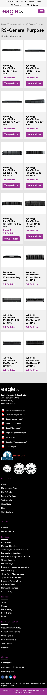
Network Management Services (15, 556)
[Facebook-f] (3, 677)
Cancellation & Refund (10, 632)
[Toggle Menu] (41, 11)
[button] (17, 4)
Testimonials (6, 500)
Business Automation (11, 581)
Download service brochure (15, 410)
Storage (11, 24)
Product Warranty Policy (11, 628)
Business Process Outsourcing (15, 567)
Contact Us (6, 663)
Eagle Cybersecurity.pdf (14, 419)
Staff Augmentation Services (14, 549)
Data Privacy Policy (9, 640)
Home (3, 24)
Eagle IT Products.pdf (13, 423)
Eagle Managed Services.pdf (16, 433)
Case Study (6, 504)
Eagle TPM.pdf (11, 447)
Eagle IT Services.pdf (13, 428)
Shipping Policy (7, 636)
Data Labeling (7, 570)
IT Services (6, 542)
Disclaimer (5, 648)
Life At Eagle (6, 492)
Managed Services (9, 546)
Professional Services (11, 553)
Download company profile (15, 415)
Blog (3, 508)
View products (11, 83)
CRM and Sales (8, 584)
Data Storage (7, 563)
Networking (6, 609)
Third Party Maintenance (12, 574)
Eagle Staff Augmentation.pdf (16, 442)
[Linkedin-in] (10, 677)
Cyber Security (8, 560)
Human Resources (9, 588)
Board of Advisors (8, 496)
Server (4, 602)
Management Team (9, 488)
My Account (16, 5)
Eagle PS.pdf (10, 437)
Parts (3, 616)
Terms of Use (6, 644)
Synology (20, 24)
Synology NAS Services (11, 577)
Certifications (7, 512)
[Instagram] (14, 677)
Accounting (6, 591)
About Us (5, 484)
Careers (4, 527)
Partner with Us (7, 531)
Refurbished (6, 613)
